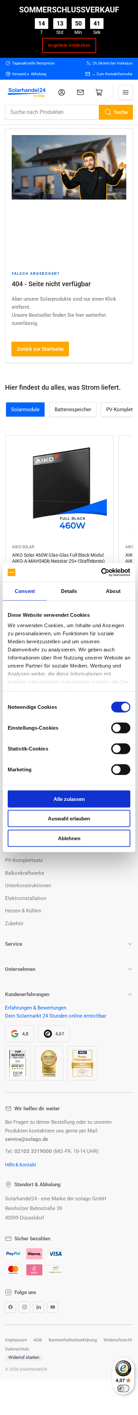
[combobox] (69, 112)
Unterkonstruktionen (28, 886)
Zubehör (14, 923)
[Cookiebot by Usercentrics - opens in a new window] (101, 572)
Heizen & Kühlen (23, 911)
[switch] (120, 727)
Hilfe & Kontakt (20, 1164)
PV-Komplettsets (24, 860)
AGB (37, 1339)
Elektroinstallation (25, 898)
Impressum (16, 1339)
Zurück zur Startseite (40, 349)
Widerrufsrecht (118, 1339)
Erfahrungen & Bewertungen (35, 1008)
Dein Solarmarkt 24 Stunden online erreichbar (55, 1016)
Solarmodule (25, 409)
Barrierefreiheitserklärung (73, 1339)
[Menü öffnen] (125, 92)
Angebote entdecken (69, 45)
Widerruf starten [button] (23, 1357)
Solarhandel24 (33, 1369)
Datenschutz (17, 1349)
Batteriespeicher (73, 409)
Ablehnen (69, 838)
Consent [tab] (25, 591)
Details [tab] (69, 591)
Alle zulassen (69, 799)
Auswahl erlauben (69, 818)
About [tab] (113, 591)
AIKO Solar (23, 547)
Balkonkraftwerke (24, 873)
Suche (121, 112)
